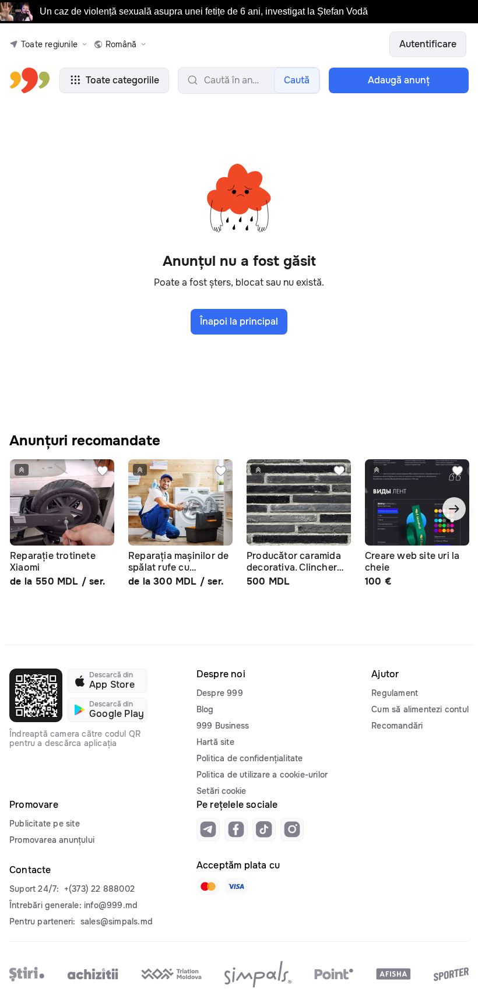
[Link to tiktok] (264, 829)
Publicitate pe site (44, 823)
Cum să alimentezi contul (420, 709)
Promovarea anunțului (51, 840)
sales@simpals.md (116, 921)
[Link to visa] (236, 886)
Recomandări (397, 725)
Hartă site (215, 742)
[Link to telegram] (208, 829)
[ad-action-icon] (102, 471)
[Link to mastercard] (208, 886)
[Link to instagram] (292, 829)
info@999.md (111, 905)
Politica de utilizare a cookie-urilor (262, 774)
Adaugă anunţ (399, 80)
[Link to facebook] (236, 829)
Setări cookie (221, 791)
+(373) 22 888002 (99, 889)
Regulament (394, 693)
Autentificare (427, 44)
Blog (205, 709)
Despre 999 (219, 693)
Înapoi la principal (239, 321)
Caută (297, 80)
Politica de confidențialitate (249, 758)
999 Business (222, 725)
